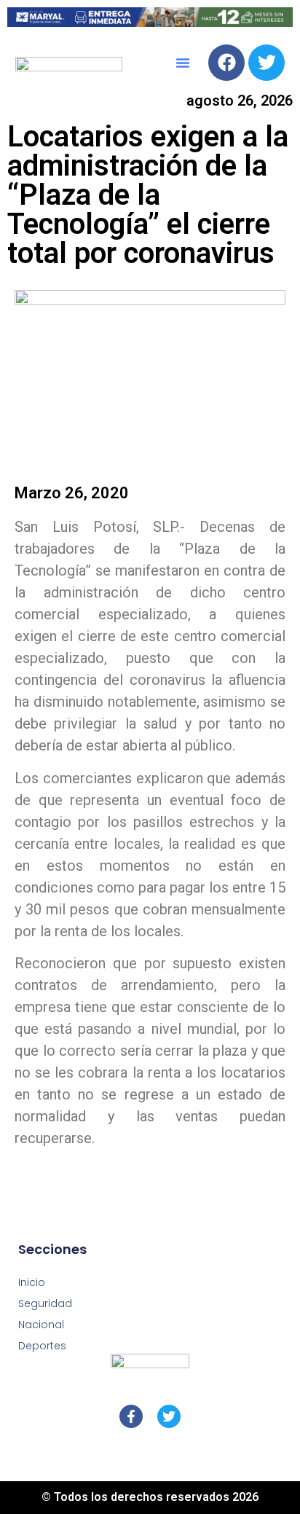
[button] (183, 63)
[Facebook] (226, 62)
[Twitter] (266, 62)
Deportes (42, 1345)
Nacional (41, 1324)
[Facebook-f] (131, 1416)
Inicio (31, 1282)
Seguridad (45, 1303)
